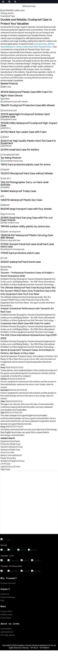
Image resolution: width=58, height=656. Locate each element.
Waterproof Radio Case (10, 450)
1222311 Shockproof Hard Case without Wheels (27, 173)
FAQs (2, 601)
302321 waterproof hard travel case (21, 261)
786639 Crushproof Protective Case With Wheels (28, 105)
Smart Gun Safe (7, 452)
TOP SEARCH (44, 648)
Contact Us (5, 594)
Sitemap (25, 648)
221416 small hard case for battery (20, 149)
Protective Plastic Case (11, 444)
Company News (6, 611)
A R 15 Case (5, 464)
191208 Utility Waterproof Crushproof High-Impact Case (29, 124)
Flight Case (5, 469)
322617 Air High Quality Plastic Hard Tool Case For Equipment (28, 142)
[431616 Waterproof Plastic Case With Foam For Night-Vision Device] (6, 87)
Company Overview (8, 583)
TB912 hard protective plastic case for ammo (26, 164)
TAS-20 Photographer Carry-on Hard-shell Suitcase (24, 183)
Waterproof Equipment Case (12, 461)
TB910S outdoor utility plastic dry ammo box (25, 226)
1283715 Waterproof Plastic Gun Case (21, 200)
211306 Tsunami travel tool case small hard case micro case (27, 245)
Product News (6, 618)
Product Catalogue (8, 597)
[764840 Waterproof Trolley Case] (5, 187)
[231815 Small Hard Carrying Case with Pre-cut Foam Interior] (8, 214)
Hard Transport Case (42, 47)
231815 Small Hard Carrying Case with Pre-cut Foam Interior (26, 219)
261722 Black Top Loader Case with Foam (24, 131)
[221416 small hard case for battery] (6, 146)
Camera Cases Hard (24, 47)
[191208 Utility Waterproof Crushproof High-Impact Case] (8, 119)
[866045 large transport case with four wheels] (5, 205)
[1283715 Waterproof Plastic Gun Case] (2, 196)
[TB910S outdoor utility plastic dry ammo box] (10, 223)
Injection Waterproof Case (12, 447)
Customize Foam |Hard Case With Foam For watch (25, 323)
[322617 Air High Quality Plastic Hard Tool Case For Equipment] (5, 137)
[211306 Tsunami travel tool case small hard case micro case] (10, 240)
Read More (5, 99)
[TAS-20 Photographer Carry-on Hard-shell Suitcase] (6, 178)
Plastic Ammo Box (8, 458)
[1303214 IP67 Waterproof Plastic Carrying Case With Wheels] (11, 231)
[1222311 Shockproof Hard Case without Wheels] (5, 169)
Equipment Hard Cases (10, 441)
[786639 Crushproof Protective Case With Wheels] (14, 102)
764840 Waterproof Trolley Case (18, 191)
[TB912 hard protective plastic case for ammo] (12, 161)
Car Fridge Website (8, 635)
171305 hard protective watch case (20, 253)
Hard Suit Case (40, 44)
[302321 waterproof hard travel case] (4, 258)
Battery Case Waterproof (11, 455)
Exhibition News (7, 615)
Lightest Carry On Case (10, 467)
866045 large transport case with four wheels (26, 208)
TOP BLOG (34, 648)
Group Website (6, 629)
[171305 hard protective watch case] (12, 249)
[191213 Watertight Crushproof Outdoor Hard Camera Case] (9, 110)
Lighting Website (7, 632)
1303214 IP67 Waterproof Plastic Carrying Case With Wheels (27, 236)
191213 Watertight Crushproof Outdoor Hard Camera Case (25, 115)
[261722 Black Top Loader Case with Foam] (6, 128)
